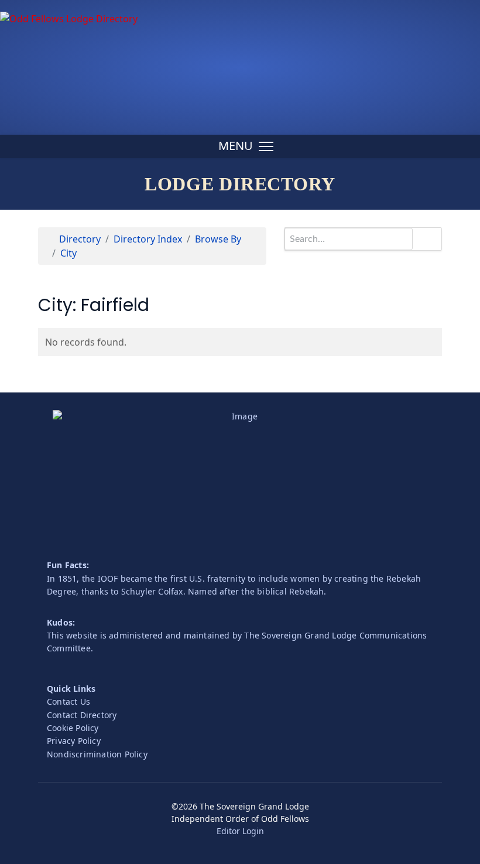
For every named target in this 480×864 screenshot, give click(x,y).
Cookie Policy (73, 727)
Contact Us (68, 701)
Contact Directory (81, 714)
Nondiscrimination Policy (97, 754)
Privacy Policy (74, 740)
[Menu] (245, 146)
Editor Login (240, 830)
